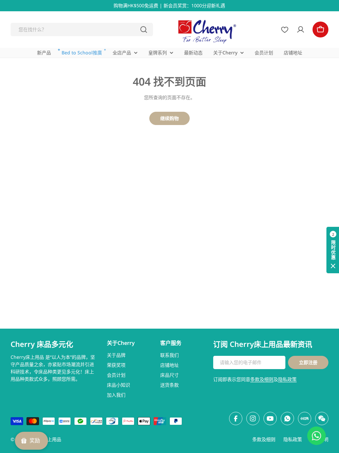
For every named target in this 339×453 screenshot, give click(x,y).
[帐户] (301, 29)
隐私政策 (287, 379)
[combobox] (82, 29)
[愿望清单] (285, 29)
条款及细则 (261, 379)
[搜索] (144, 29)
